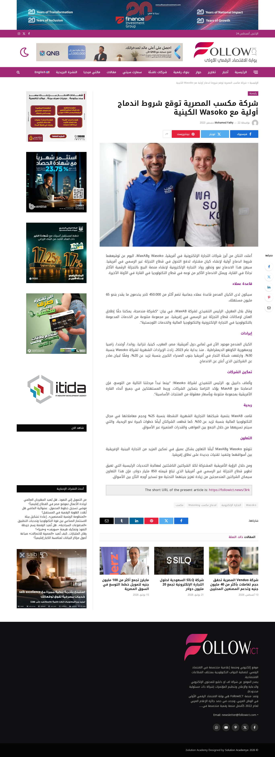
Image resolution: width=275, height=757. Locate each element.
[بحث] (19, 72)
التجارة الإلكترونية (231, 505)
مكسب (179, 505)
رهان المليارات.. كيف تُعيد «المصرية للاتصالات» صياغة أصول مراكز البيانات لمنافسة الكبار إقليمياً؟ (53, 536)
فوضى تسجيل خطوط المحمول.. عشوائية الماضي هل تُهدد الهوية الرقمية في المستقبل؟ (54, 510)
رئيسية (253, 93)
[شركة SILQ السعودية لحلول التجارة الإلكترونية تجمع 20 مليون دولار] (179, 561)
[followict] (224, 52)
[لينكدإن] (269, 287)
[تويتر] (269, 277)
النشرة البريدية (66, 72)
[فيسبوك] (269, 267)
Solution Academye (237, 750)
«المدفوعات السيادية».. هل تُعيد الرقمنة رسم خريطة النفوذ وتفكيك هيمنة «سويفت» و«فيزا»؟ (54, 527)
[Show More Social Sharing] (167, 134)
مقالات (111, 72)
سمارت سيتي (132, 72)
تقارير (212, 72)
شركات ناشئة (157, 72)
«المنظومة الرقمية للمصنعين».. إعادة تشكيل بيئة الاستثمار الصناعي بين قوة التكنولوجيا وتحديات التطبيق (52, 519)
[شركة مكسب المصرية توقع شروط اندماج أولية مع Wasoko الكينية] (179, 195)
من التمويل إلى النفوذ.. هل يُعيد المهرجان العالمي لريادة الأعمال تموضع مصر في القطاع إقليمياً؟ (55, 502)
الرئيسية (241, 72)
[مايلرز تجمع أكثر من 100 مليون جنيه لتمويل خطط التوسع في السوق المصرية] (124, 561)
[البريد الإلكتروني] (269, 308)
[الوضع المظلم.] (24, 52)
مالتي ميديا (92, 72)
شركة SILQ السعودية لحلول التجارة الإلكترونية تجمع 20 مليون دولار (182, 584)
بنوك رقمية (181, 72)
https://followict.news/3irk (229, 490)
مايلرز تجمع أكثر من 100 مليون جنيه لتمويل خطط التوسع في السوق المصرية (125, 584)
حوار (198, 72)
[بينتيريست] (269, 297)
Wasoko (251, 505)
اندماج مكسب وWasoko (202, 505)
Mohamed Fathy (224, 122)
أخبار (225, 72)
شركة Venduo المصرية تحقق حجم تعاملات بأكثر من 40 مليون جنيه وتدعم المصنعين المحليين (234, 584)
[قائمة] (255, 72)
